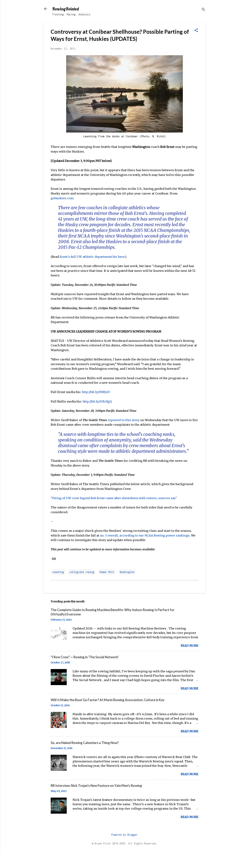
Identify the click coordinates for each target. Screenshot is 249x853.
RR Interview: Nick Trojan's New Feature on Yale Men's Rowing (96, 786)
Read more (189, 645)
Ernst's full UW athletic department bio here (92, 257)
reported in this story (123, 420)
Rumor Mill (107, 572)
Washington (127, 572)
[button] (196, 30)
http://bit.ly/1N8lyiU (96, 392)
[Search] (203, 9)
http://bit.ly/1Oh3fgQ (97, 401)
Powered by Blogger (124, 834)
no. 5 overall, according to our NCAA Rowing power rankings (145, 535)
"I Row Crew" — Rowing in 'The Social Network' (85, 657)
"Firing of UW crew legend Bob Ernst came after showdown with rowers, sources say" (114, 498)
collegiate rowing (81, 572)
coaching (58, 572)
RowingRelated (65, 8)
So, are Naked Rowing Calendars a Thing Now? (85, 743)
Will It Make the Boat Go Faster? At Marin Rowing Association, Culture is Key (108, 700)
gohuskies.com (62, 198)
